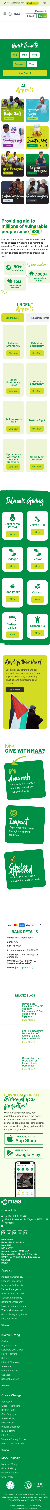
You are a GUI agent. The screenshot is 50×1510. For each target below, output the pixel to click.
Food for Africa (9, 1318)
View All (5, 1325)
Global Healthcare (10, 1405)
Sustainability (8, 1418)
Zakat (32, 64)
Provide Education (10, 1426)
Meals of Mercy (9, 1464)
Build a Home (8, 1430)
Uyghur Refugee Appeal (13, 1306)
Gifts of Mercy (8, 1468)
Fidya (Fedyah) (9, 1353)
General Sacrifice (10, 1370)
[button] (28, 30)
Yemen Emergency (11, 1289)
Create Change (11, 1395)
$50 (15, 55)
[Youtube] (14, 1232)
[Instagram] (25, 1232)
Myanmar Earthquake (12, 1285)
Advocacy (6, 1401)
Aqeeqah (6, 1366)
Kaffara (5, 1358)
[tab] (12, 317)
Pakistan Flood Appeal (12, 1293)
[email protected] (24, 967)
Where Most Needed (12, 1310)
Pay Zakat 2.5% (9, 1345)
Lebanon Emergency (12, 1281)
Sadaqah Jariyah (10, 1378)
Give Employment (10, 1414)
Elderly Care (7, 1422)
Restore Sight (8, 1410)
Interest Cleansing (10, 1362)
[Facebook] (3, 1232)
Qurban (5, 1341)
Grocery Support (10, 1472)
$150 (24, 55)
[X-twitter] (9, 1232)
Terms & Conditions (16, 1506)
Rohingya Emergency (12, 1301)
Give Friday (7, 1476)
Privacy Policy (35, 1506)
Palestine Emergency (12, 1276)
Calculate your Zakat (12, 1349)
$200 (35, 55)
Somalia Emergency (11, 1297)
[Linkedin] (20, 1232)
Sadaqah (19, 64)
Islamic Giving (10, 1335)
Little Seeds (7, 1435)
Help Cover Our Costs (12, 1443)
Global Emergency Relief (14, 1314)
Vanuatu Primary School (13, 1439)
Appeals (6, 1270)
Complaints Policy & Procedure (25, 1508)
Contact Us (8, 1210)
